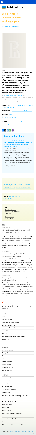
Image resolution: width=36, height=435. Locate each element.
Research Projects (7, 384)
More (11, 198)
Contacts (12, 431)
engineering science (25, 184)
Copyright (17, 431)
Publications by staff (7, 404)
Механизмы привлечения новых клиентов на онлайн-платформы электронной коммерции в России (18, 144)
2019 (8, 198)
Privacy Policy (24, 431)
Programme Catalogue (8, 350)
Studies (5, 344)
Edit (33, 433)
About (4, 313)
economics (16, 184)
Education (12, 107)
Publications (15, 7)
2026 (16, 196)
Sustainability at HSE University (10, 322)
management (26, 186)
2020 (4, 198)
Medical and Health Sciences (12, 215)
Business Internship (7, 370)
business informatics (8, 184)
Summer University (7, 361)
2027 (13, 196)
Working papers (10, 21)
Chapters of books (11, 17)
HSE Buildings (5, 334)
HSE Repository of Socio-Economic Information (15, 425)
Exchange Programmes (8, 359)
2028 (10, 196)
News (3, 224)
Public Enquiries (6, 339)
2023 (25, 196)
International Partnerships (9, 328)
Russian (11, 114)
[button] (4, 139)
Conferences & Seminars (9, 389)
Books (5, 13)
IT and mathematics (15, 186)
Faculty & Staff (6, 331)
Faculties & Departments (8, 325)
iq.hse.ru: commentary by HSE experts (12, 413)
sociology (12, 187)
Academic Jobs (6, 392)
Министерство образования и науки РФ (13, 95)
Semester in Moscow (7, 367)
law (21, 186)
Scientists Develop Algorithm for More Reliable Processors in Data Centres (16, 231)
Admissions (5, 347)
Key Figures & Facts (7, 319)
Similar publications (13, 136)
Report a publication (6, 26)
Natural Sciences (9, 216)
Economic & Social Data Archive (10, 419)
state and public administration (23, 187)
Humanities (8, 213)
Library (3, 416)
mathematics (6, 187)
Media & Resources (9, 401)
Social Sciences (9, 218)
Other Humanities (17, 105)
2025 (19, 196)
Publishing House (6, 410)
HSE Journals (5, 407)
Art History (24, 105)
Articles (14, 13)
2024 (22, 196)
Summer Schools (6, 364)
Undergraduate (6, 353)
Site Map (30, 431)
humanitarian (6, 186)
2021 (31, 196)
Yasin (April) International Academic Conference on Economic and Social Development (16, 396)
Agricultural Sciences (10, 209)
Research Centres (7, 381)
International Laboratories (9, 378)
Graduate (4, 356)
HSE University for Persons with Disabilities (13, 336)
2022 (28, 196)
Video (3, 422)
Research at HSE (15, 26)
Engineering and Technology (12, 211)
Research (5, 375)
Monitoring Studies (7, 386)
